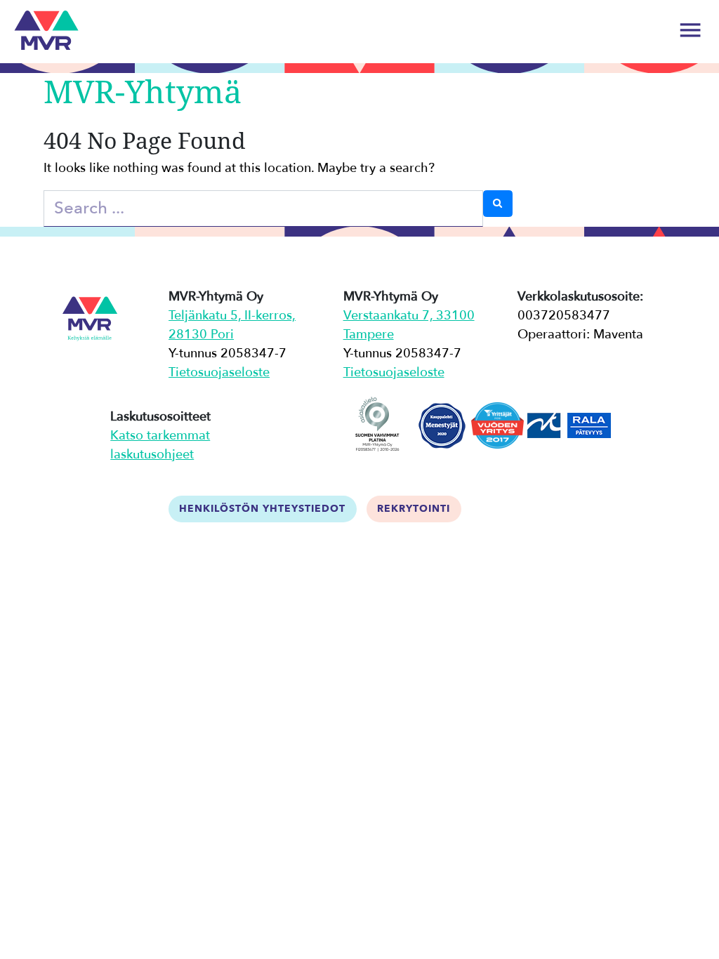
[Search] (498, 203)
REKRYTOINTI (413, 508)
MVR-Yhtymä (143, 91)
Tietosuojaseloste (219, 372)
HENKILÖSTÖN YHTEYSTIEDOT (262, 508)
